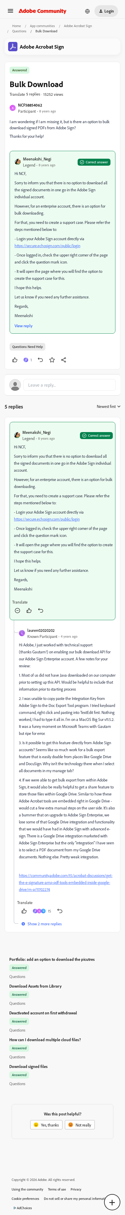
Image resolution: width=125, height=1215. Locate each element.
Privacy (76, 1189)
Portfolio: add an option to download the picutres (52, 959)
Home (16, 26)
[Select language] (87, 11)
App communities (42, 26)
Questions (19, 31)
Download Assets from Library (35, 986)
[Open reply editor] (62, 384)
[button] (10, 12)
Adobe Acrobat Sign (78, 26)
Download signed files (28, 1066)
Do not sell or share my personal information (76, 1198)
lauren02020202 (41, 630)
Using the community (27, 1189)
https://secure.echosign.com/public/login (47, 245)
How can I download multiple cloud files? (45, 1039)
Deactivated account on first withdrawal (43, 1012)
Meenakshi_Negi (37, 158)
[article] (62, 521)
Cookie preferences (25, 1198)
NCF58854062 (30, 104)
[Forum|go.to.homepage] (43, 11)
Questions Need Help (27, 346)
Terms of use (57, 1189)
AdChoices (24, 1208)
